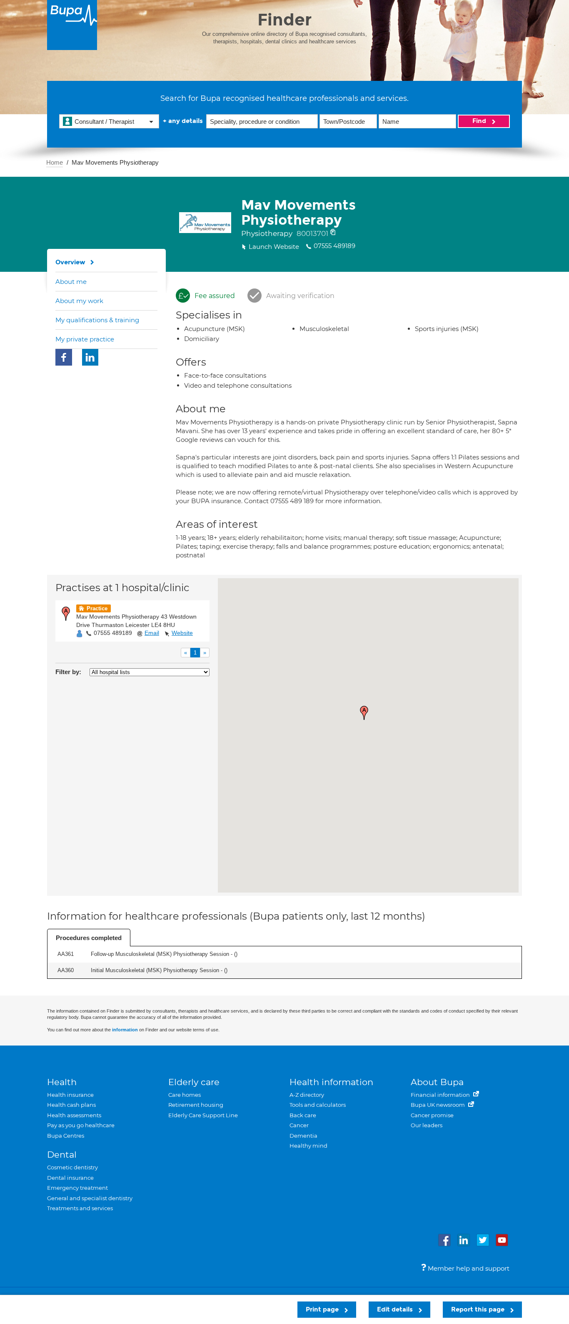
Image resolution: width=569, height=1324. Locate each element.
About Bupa (437, 1082)
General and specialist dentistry (89, 1198)
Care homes (184, 1094)
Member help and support (467, 1268)
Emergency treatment (77, 1187)
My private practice (84, 339)
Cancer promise (432, 1115)
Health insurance (70, 1094)
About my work (79, 301)
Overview (70, 262)
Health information (331, 1082)
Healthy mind (308, 1145)
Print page (323, 1309)
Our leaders (426, 1125)
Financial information (441, 1094)
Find (480, 121)
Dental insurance (70, 1177)
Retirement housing (195, 1104)
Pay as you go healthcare (81, 1125)
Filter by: (68, 671)
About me (71, 282)
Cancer (299, 1125)
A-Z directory (306, 1094)
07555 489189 (113, 632)
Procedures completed (89, 937)
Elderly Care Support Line (203, 1115)
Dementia (303, 1135)
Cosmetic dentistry (72, 1167)
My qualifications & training (97, 320)
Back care (302, 1115)
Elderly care (194, 1082)
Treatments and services (80, 1208)
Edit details (395, 1309)
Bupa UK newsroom (438, 1104)
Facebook (63, 357)
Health (62, 1082)
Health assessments (74, 1115)
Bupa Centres (65, 1135)
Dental (62, 1154)
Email (152, 632)
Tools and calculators (317, 1104)
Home (54, 162)
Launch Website (274, 247)
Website (182, 632)
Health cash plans (71, 1104)
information (125, 1029)
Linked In (90, 357)
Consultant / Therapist (104, 121)
